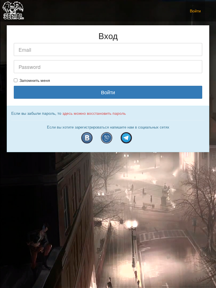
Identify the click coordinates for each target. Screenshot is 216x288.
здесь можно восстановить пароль (94, 113)
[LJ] (106, 137)
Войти (195, 11)
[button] (209, 7)
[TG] (126, 137)
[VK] (87, 137)
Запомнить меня (34, 80)
